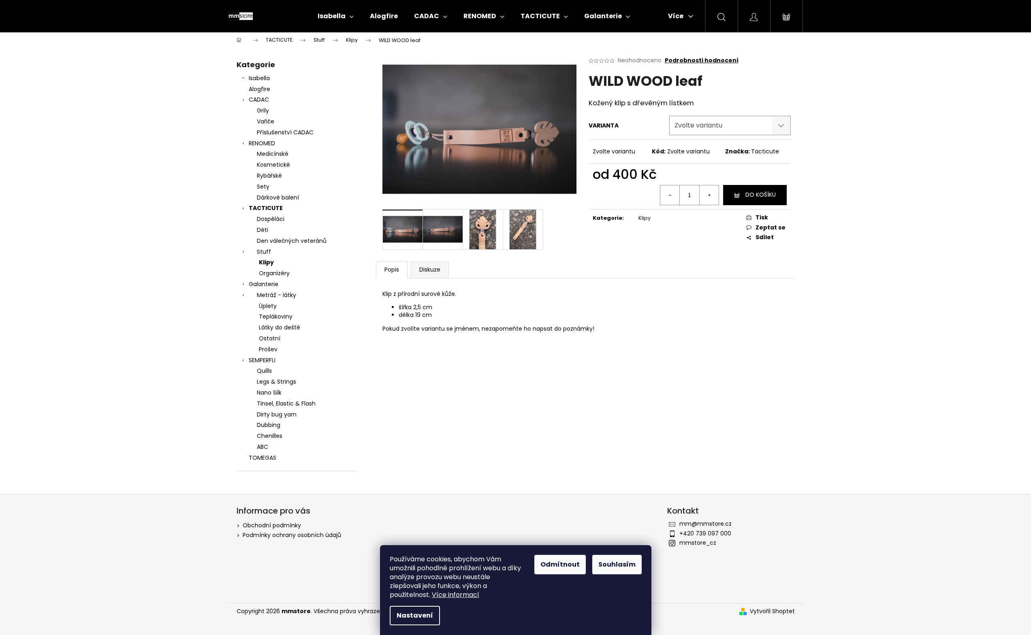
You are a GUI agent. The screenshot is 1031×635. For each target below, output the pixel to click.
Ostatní (269, 338)
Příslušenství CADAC (285, 132)
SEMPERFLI (262, 360)
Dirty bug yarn (277, 414)
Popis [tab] (391, 269)
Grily (263, 110)
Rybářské (269, 176)
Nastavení (415, 615)
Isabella (259, 78)
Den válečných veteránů (292, 241)
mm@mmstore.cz (705, 524)
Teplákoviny (275, 316)
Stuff (264, 252)
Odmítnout (560, 564)
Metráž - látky (276, 295)
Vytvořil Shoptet (772, 611)
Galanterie (263, 284)
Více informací (455, 594)
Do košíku (760, 195)
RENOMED (262, 143)
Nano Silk (269, 393)
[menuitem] (336, 16)
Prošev (268, 349)
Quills (264, 371)
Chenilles (269, 436)
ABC (262, 447)
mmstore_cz (697, 543)
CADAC (259, 100)
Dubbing (268, 425)
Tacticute (765, 151)
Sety (263, 187)
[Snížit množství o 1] (670, 195)
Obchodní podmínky (272, 525)
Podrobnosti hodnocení (702, 60)
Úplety (268, 306)
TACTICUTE (266, 208)
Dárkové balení (278, 197)
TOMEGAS (262, 458)
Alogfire (259, 89)
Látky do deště (279, 327)
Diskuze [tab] (429, 269)
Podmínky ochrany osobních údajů (292, 535)
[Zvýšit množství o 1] (709, 195)
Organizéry (274, 273)
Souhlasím (617, 564)
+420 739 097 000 (705, 533)
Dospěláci (270, 219)
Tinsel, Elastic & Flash (286, 403)
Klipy (266, 262)
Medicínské (272, 154)
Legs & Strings (276, 382)
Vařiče (265, 121)
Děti (262, 230)
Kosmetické (273, 165)
